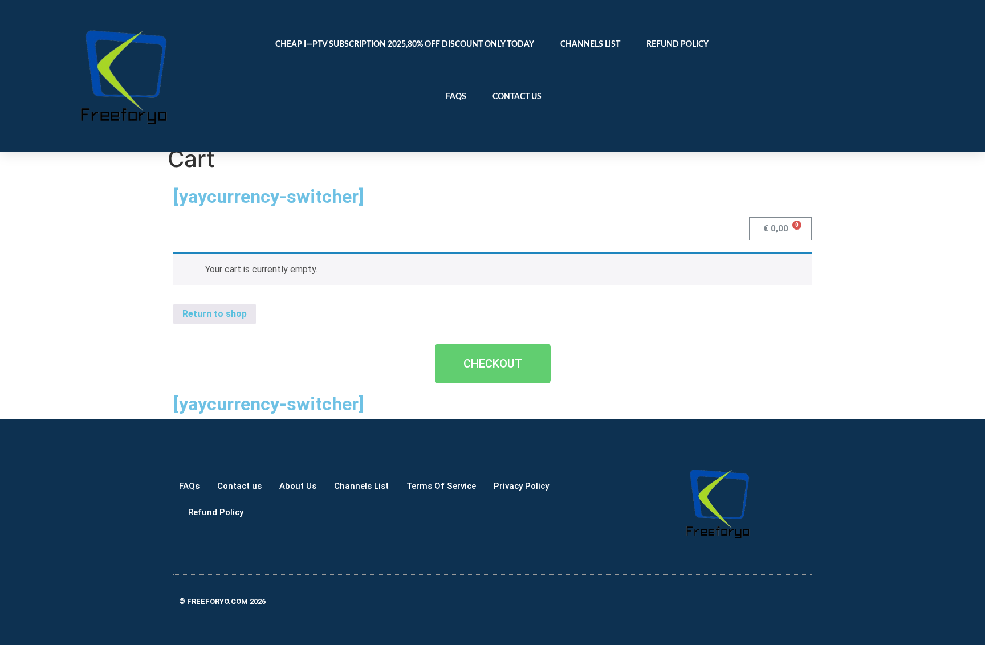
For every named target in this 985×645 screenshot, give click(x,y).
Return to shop (214, 313)
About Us (297, 486)
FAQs (456, 97)
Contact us (517, 97)
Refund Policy (677, 44)
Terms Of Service (441, 486)
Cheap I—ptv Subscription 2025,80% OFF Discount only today (404, 44)
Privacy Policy (521, 486)
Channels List (590, 44)
